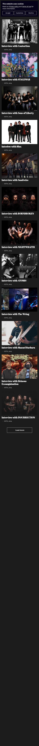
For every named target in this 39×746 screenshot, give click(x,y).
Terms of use (26, 6)
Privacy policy (14, 6)
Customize (19, 13)
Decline (31, 13)
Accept (8, 13)
